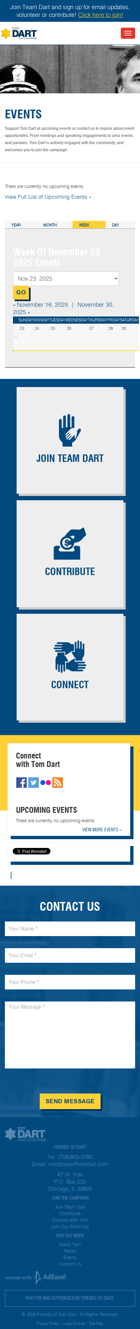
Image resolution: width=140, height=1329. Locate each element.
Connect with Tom (70, 1220)
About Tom (70, 1244)
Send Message (70, 1101)
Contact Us (70, 1264)
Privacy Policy (47, 1323)
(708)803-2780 (75, 1157)
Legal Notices (74, 1323)
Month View (50, 225)
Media (70, 1251)
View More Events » (102, 829)
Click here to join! (100, 15)
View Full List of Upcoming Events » (48, 197)
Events (70, 1257)
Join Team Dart (70, 458)
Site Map (96, 1323)
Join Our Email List (70, 1226)
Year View (16, 225)
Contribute (70, 572)
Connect (70, 685)
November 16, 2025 (42, 304)
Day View (116, 225)
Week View (84, 225)
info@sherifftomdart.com (78, 1164)
